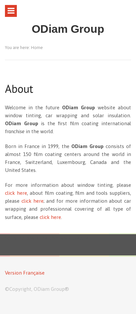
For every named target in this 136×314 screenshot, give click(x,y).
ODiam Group (68, 29)
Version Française (25, 273)
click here (16, 193)
